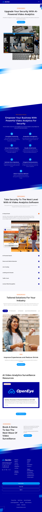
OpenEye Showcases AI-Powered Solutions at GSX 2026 (20, 399)
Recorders (17, 464)
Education (21, 310)
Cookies (18, 504)
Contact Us (29, 466)
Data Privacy (20, 500)
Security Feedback (27, 500)
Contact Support (30, 477)
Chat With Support (30, 475)
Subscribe (23, 504)
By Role (16, 474)
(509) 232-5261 (6, 467)
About (28, 462)
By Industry (17, 472)
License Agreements (15, 502)
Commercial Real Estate (31, 310)
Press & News (29, 464)
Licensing (16, 468)
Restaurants (13, 310)
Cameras (16, 463)
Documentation (30, 472)
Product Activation (30, 474)
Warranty (21, 502)
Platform (16, 461)
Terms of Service (28, 502)
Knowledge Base (30, 470)
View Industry (21, 364)
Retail (6, 310)
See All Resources (21, 413)
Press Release (7, 384)
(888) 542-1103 (6, 465)
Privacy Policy (13, 500)
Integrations (17, 466)
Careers (28, 461)
